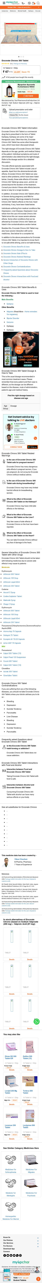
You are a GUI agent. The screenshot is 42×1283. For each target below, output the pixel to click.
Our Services (8, 1243)
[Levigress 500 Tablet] (30, 1115)
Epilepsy (10, 304)
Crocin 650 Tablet (10, 661)
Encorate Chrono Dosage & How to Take (19, 250)
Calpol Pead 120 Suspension (14, 657)
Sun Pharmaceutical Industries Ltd (27, 100)
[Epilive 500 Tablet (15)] (30, 1046)
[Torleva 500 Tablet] (30, 1081)
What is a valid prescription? (18, 112)
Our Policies (8, 1240)
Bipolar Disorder (13, 318)
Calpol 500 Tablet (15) (12, 653)
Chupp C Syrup (9, 604)
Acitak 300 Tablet (10, 672)
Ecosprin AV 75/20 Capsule (14, 639)
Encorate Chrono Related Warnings (17, 257)
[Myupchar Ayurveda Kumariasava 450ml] (9, 91)
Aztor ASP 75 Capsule (12, 643)
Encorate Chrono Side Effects (15, 253)
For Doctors (7, 1246)
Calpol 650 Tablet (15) (12, 665)
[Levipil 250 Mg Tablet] (12, 1081)
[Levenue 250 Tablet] (12, 1115)
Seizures (10, 322)
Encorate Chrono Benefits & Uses (16, 247)
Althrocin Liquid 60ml (11, 582)
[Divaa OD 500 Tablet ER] (12, 1046)
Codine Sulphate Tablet (12, 596)
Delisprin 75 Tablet (10, 635)
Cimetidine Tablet (10, 675)
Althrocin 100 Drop (10, 578)
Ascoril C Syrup (9, 592)
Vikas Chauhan (20, 859)
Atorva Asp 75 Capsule (12, 631)
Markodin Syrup (9, 600)
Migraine (10, 312)
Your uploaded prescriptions (18, 118)
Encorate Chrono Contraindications (17, 267)
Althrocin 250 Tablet (11, 586)
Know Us (6, 1237)
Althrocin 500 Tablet (11, 574)
